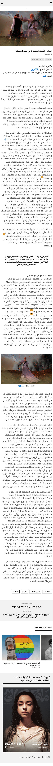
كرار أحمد (15, 592)
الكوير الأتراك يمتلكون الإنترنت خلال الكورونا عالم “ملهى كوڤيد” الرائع (26, 615)
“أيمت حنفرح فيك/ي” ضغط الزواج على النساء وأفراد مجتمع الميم (21, 664)
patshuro (47, 592)
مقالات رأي (48, 60)
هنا (44, 76)
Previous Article (26, 603)
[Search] (2, 3)
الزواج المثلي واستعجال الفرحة (26, 606)
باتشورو (34, 69)
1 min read (35, 60)
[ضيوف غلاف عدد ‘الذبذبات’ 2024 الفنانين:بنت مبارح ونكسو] (26, 752)
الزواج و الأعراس (35, 592)
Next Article (26, 611)
